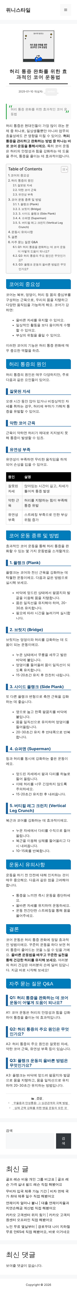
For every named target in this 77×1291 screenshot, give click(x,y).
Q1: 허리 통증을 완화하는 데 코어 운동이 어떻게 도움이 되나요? (42, 249)
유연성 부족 (25, 194)
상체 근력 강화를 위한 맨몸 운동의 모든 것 (40, 1107)
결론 (14, 237)
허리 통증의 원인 (22, 180)
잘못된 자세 (25, 185)
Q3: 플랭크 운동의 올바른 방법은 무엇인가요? (42, 266)
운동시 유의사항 (22, 232)
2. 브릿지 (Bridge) (29, 209)
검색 (9, 1131)
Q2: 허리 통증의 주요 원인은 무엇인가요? (42, 258)
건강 (39, 1098)
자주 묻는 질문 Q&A (24, 242)
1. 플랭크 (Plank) (28, 204)
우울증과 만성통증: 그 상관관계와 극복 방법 (40, 1102)
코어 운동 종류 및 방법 (26, 199)
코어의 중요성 (20, 175)
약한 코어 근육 (27, 189)
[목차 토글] (62, 169)
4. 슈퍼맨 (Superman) (32, 218)
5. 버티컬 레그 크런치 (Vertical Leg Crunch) (41, 225)
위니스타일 (18, 10)
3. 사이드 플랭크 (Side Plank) (37, 213)
